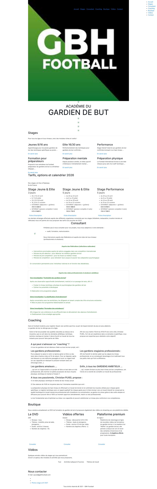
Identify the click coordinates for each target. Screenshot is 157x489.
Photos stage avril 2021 (40, 483)
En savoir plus (33, 154)
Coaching (98, 9)
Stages (82, 9)
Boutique (106, 9)
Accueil (76, 9)
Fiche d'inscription (35, 215)
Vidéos (113, 9)
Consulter (32, 444)
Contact (120, 9)
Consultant (90, 9)
